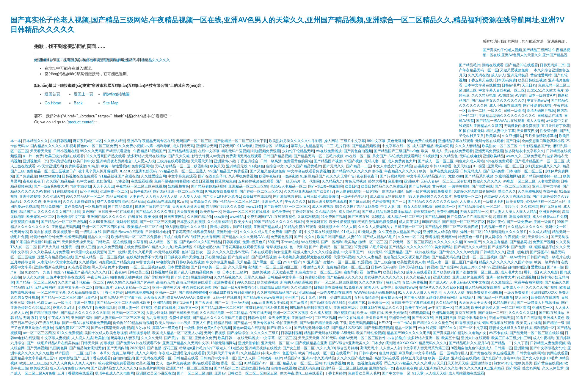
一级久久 (494, 110)
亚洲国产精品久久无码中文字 (185, 343)
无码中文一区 (556, 227)
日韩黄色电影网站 (530, 353)
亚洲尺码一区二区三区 (505, 166)
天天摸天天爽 (308, 338)
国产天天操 (204, 303)
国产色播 (154, 348)
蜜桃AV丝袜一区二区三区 (545, 201)
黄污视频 (439, 186)
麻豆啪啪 (395, 181)
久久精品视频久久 (228, 277)
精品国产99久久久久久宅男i (409, 333)
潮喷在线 (376, 313)
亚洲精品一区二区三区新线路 (344, 368)
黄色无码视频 (355, 181)
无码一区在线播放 (226, 297)
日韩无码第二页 (552, 65)
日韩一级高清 (514, 110)
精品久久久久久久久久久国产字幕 (505, 262)
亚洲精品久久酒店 (487, 126)
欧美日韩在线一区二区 (316, 353)
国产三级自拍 (384, 262)
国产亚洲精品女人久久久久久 (114, 368)
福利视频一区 (544, 328)
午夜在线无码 (260, 313)
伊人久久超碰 (33, 277)
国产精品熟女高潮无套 (87, 348)
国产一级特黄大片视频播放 (538, 303)
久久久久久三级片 (264, 333)
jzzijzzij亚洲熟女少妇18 (269, 303)
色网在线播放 (165, 308)
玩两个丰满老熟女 (472, 318)
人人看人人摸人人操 (161, 196)
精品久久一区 (98, 237)
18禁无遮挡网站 (223, 343)
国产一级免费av (519, 222)
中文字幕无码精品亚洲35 (426, 176)
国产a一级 (555, 267)
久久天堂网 (237, 267)
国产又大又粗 (179, 156)
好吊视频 (107, 343)
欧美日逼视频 (202, 181)
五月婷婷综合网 (22, 262)
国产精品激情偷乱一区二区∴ (480, 206)
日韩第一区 (503, 348)
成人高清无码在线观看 (388, 196)
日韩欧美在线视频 (190, 262)
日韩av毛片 (511, 85)
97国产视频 (353, 161)
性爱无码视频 (75, 237)
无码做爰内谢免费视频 (521, 126)
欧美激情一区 (378, 303)
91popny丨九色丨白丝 (43, 272)
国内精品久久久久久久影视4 (52, 146)
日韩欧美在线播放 (328, 287)
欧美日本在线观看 (257, 196)
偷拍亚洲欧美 (287, 323)
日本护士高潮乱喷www (398, 287)
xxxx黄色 (221, 217)
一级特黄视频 (459, 186)
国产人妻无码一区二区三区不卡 (119, 318)
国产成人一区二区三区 (436, 161)
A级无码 (347, 333)
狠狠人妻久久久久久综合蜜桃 (316, 252)
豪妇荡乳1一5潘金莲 (112, 181)
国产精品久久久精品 (470, 247)
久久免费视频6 (529, 191)
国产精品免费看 (120, 206)
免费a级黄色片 (254, 242)
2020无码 (137, 348)
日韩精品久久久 (492, 252)
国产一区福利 (332, 242)
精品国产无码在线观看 (322, 333)
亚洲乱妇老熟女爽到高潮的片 (232, 292)
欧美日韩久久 (393, 272)
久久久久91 (473, 368)
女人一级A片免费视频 (173, 363)
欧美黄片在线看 (528, 323)
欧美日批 (352, 186)
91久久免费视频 (70, 333)
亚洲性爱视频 (30, 196)
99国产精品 (431, 222)
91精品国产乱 (504, 303)
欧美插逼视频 (267, 282)
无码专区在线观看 (489, 141)
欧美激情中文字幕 (71, 217)
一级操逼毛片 (493, 201)
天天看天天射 (40, 151)
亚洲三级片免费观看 (468, 277)
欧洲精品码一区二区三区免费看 (136, 237)
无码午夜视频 (214, 333)
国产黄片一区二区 (178, 338)
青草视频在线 (277, 247)
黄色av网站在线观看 (249, 328)
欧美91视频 (145, 363)
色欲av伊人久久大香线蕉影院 (507, 196)
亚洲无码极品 (517, 75)
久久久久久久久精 (448, 242)
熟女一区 (203, 252)
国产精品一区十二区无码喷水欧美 (124, 303)
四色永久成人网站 (469, 161)
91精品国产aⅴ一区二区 (262, 363)
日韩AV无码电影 (384, 267)
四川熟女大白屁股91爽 (414, 206)
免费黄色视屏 (281, 237)
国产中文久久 (304, 237)
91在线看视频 (79, 267)
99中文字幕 (376, 141)
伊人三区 (522, 297)
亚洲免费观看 (224, 282)
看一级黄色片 (370, 272)
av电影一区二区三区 (519, 181)
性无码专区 (19, 232)
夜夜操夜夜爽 (406, 368)
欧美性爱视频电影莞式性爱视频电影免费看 (363, 222)
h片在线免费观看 (499, 161)
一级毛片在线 (90, 232)
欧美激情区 (183, 247)
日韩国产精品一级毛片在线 (548, 257)
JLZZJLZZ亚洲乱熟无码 (138, 171)
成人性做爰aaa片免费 (549, 217)
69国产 (273, 242)
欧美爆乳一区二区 (40, 217)
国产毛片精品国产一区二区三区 (539, 161)
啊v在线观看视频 (205, 363)
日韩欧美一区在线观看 (116, 212)
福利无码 (393, 282)
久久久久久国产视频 (541, 287)
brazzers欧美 (49, 176)
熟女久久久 (507, 191)
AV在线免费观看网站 (404, 156)
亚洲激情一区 (302, 318)
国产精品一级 (553, 323)
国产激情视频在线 (287, 196)
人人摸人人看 (470, 201)
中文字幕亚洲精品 (220, 262)
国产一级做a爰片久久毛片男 (130, 252)
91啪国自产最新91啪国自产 (38, 242)
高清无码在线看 (386, 358)
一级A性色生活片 (354, 196)
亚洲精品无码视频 (65, 227)
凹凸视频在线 (344, 313)
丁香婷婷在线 (302, 212)
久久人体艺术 (553, 368)
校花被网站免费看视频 (116, 363)
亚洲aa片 (411, 181)
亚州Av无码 (239, 303)
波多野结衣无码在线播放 (147, 156)
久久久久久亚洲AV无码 (230, 252)
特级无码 (462, 308)
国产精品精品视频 (182, 151)
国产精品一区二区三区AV (36, 282)
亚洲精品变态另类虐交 (114, 161)
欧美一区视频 (438, 358)
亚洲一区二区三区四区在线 (104, 227)
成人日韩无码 (183, 146)
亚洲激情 (521, 348)
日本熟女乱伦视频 (191, 222)
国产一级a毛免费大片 (51, 186)
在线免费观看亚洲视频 (484, 292)
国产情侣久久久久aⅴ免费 (458, 252)
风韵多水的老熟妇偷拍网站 (475, 191)
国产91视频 (242, 227)
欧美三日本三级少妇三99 (511, 338)
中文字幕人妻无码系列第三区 (426, 348)
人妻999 (354, 237)
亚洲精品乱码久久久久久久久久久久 (507, 116)
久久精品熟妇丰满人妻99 (260, 353)
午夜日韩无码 (98, 277)
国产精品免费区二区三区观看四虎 (452, 227)
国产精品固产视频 (328, 161)
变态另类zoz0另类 (196, 287)
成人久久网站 (146, 353)
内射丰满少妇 (80, 186)
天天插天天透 (154, 297)
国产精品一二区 (358, 166)
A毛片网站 (378, 247)
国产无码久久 (333, 166)
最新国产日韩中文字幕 (152, 206)
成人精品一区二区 (163, 242)
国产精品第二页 (226, 368)
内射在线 (135, 217)
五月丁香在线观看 (96, 358)
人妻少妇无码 (156, 313)
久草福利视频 (308, 217)
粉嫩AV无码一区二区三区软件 (362, 338)
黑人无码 (99, 267)
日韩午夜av (368, 353)
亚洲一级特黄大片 (500, 277)
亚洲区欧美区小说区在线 (155, 373)
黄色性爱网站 (541, 75)
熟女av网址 (531, 368)
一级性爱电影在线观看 (334, 292)
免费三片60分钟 (473, 267)
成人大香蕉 (535, 121)
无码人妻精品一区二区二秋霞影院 (181, 166)
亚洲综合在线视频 (465, 358)
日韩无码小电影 (157, 232)
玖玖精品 (138, 201)
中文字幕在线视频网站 (322, 232)
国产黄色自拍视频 (357, 151)
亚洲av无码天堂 (501, 318)
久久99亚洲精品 (101, 222)
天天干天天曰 (103, 186)
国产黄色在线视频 (548, 363)
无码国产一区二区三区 (194, 141)
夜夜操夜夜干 (367, 176)
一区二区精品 (237, 313)
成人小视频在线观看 (505, 105)
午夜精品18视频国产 (149, 151)
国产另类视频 (37, 348)
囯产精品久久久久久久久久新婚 (433, 201)
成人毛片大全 (511, 272)
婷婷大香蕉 (377, 181)
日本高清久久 (200, 201)
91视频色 (256, 166)
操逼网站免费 (225, 181)
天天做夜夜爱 (283, 272)
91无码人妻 (367, 232)
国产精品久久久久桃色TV (433, 323)
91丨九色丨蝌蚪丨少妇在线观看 (326, 297)
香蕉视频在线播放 (24, 222)
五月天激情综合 (366, 297)
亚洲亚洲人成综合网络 (441, 232)
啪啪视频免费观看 (266, 151)
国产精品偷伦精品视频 (209, 186)
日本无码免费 (505, 80)
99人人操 (348, 227)
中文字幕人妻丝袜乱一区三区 (502, 90)
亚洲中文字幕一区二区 (75, 287)
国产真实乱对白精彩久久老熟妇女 (460, 333)
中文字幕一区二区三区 (278, 338)
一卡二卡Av (402, 323)
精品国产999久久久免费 (225, 206)
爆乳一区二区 (471, 232)
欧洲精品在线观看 (161, 201)
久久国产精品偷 (199, 217)
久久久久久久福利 (523, 313)
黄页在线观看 (465, 313)
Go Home (53, 103)
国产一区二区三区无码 (157, 222)
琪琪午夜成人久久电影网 (114, 373)
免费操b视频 (315, 277)
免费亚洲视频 (447, 212)
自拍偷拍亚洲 (518, 267)
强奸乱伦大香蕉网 (205, 237)
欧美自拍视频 (40, 232)
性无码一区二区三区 (128, 313)
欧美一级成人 (432, 151)
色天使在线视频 (348, 191)
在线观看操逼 (141, 181)
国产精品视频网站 (44, 313)
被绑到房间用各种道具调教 (266, 308)
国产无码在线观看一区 (154, 358)
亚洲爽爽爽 (52, 201)
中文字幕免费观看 (182, 176)
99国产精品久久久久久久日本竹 (279, 222)
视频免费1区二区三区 (72, 328)
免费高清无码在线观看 (243, 156)
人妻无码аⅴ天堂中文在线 (57, 262)
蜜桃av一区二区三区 (339, 262)
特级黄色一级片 (470, 237)
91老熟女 (235, 348)
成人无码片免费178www (69, 368)
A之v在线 (143, 328)
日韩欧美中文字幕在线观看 (412, 303)
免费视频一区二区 (468, 196)
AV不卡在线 (498, 333)
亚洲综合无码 (206, 146)
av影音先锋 (145, 262)
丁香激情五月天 (311, 267)
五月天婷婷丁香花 (555, 126)
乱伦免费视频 (334, 363)
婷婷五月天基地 (413, 358)
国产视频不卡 (498, 247)
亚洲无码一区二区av (277, 343)
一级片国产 (371, 191)
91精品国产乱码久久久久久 (84, 272)
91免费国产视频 (333, 217)
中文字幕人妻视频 (55, 338)
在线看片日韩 (346, 353)
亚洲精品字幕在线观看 (455, 141)
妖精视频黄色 (178, 186)
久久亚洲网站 (512, 136)
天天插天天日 (376, 318)
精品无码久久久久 (432, 343)
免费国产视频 (543, 242)
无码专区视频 (127, 222)
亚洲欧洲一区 (227, 232)
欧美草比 (493, 136)
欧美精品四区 (393, 191)
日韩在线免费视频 (139, 292)
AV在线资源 (427, 328)
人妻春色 (136, 196)
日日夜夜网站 (174, 217)
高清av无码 (165, 282)
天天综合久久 (538, 237)
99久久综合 (246, 282)
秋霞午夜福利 (269, 176)
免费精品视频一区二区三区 (347, 267)
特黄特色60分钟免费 (46, 237)
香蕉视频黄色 (424, 212)
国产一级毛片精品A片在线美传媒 (52, 343)
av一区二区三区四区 (39, 333)
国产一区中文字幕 (473, 328)
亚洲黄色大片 (272, 201)
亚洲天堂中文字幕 (546, 186)
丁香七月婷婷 (112, 292)
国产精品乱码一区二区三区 (222, 308)
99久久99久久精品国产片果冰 (130, 282)
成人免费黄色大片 (402, 161)
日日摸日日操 (446, 318)
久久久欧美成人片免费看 (49, 252)
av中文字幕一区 (440, 308)
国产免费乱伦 (26, 176)
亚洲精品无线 (236, 166)
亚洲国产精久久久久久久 (106, 217)
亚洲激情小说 (224, 161)
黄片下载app (118, 267)
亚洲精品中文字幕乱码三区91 (33, 358)
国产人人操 (246, 358)
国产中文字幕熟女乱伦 (548, 348)
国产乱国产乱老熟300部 (500, 358)
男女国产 (379, 156)
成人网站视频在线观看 (466, 373)
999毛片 (512, 206)
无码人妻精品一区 (474, 212)
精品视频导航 (139, 333)
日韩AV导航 (257, 318)
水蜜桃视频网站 (507, 176)
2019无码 (329, 338)
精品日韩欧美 (117, 196)
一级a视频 (290, 176)
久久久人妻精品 (467, 146)
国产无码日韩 (550, 206)
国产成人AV (438, 282)
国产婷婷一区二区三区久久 (260, 191)
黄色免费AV (73, 206)
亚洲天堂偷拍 (248, 343)
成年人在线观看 (418, 272)
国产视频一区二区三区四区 (463, 222)
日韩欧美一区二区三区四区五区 (253, 373)
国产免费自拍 (239, 257)
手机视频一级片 (493, 227)
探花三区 (170, 348)
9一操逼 (479, 166)
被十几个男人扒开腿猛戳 (97, 171)
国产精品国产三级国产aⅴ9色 (396, 151)
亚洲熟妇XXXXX (544, 292)
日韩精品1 (467, 297)
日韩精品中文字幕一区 (285, 277)
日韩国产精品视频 (277, 156)
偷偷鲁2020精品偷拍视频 (133, 323)
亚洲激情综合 (481, 363)
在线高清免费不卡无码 (144, 257)
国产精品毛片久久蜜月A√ (469, 343)
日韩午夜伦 (496, 222)
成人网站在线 (349, 212)
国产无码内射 (117, 348)
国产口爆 (513, 141)
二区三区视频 (325, 318)
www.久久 (514, 156)
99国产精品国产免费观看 (228, 171)
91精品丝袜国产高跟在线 (119, 176)
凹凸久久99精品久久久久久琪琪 (409, 363)
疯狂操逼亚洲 (503, 353)
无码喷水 (378, 217)
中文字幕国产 (352, 252)
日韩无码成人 (470, 171)
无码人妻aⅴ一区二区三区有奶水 (446, 181)
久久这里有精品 (219, 222)
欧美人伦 (371, 287)
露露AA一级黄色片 (167, 328)
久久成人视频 (321, 313)
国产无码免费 (494, 171)
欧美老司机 (444, 146)
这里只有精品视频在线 (55, 257)
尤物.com (455, 176)
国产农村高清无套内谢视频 (112, 328)
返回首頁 (52, 94)
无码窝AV (448, 237)
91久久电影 (549, 272)
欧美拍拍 (102, 338)
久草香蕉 (140, 242)
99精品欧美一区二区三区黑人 (182, 171)
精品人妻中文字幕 (500, 131)
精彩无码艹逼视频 (235, 151)
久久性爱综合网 (153, 176)
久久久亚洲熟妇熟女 (79, 201)
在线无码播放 (248, 338)
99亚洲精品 (393, 252)
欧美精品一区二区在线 (145, 227)
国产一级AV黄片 (512, 257)
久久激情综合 (501, 282)
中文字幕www (538, 100)
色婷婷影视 (381, 201)
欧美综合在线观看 (545, 297)
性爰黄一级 (70, 247)
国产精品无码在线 (446, 257)
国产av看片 (299, 303)
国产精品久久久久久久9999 (411, 247)
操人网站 (331, 141)
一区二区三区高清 (515, 308)
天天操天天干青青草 (223, 353)
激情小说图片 (220, 227)
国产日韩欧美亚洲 (183, 313)
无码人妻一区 (375, 161)
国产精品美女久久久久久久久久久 (498, 100)
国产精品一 (242, 323)
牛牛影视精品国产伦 (535, 146)
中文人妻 (387, 206)
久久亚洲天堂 (53, 196)
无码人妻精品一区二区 (132, 287)
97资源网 (361, 247)
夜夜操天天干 (391, 297)
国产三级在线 (358, 217)
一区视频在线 (95, 206)
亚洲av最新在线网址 (50, 267)
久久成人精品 (539, 232)
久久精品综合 (326, 212)
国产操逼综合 (238, 333)
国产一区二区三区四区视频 (335, 282)
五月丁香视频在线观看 (75, 373)
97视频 (147, 308)
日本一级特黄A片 (542, 95)
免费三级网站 (123, 353)
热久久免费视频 (109, 247)
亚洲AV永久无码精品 (318, 358)
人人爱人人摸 (144, 161)
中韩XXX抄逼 (440, 166)
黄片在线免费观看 (458, 151)
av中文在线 (85, 181)
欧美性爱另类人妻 (411, 262)
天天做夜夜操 (187, 212)
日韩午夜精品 (140, 191)
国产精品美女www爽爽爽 (263, 297)
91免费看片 (353, 287)
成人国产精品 (423, 146)
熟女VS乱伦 (503, 363)
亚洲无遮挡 (442, 277)
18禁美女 (281, 146)
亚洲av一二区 (166, 292)
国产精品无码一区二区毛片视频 (318, 156)
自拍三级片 (104, 287)
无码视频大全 (329, 227)
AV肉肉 (521, 95)
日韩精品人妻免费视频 (548, 343)
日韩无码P (227, 146)
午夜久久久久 (295, 201)
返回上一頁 (83, 94)
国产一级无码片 (287, 181)
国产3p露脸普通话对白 (328, 303)
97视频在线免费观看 (221, 191)
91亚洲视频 (526, 277)
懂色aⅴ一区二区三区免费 (97, 146)
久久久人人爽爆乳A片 (375, 227)
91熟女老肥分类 (207, 247)
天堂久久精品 (255, 277)
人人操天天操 (436, 373)
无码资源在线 (60, 161)
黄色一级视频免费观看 (364, 363)
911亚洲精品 (494, 368)
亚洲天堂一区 (542, 308)
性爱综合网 (549, 131)
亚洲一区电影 (84, 303)
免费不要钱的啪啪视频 (172, 181)
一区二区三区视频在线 (148, 267)
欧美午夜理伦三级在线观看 (301, 373)
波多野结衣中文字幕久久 (524, 151)
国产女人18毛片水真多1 (222, 196)
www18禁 (254, 206)
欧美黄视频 (515, 201)
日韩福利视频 (291, 333)
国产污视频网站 (392, 176)
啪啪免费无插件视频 (126, 277)
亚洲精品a (307, 292)
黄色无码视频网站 (363, 323)
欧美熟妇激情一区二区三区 (365, 242)
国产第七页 (180, 277)
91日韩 (182, 201)
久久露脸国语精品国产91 (277, 292)
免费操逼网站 (142, 166)
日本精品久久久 (35, 141)
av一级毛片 (63, 303)
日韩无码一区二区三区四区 (410, 242)
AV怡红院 (505, 95)
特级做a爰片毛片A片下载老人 (203, 348)
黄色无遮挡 (396, 141)
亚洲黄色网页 (549, 212)
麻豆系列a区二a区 (87, 141)
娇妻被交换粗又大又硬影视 (510, 328)
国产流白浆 (293, 232)
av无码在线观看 (167, 252)
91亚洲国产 (312, 262)
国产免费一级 (522, 247)
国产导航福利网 (156, 277)
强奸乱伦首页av (39, 303)
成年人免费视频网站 (113, 201)
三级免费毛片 (534, 156)
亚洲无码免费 (308, 368)
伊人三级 (88, 247)
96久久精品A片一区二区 (85, 196)
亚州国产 (292, 297)
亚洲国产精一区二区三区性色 (189, 368)
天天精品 (243, 262)
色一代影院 (311, 181)
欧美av (362, 313)
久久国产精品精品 (60, 181)
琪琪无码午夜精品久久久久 (381, 308)
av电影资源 (165, 262)
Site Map (110, 103)
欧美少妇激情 (396, 313)
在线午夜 (550, 191)
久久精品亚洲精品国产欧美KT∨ (309, 191)
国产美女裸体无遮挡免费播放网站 (430, 297)
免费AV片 (85, 308)
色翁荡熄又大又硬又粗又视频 (406, 257)
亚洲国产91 (357, 303)
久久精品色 (449, 156)
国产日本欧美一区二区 (208, 267)
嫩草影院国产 (70, 358)
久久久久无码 (151, 338)
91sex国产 (472, 242)
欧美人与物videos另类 (173, 323)
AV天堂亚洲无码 (50, 166)
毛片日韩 (342, 146)
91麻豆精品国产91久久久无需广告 (327, 176)
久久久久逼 (32, 201)
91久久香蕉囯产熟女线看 (106, 156)
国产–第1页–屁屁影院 (325, 186)
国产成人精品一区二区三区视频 (100, 257)
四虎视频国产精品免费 (116, 262)
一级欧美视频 (259, 272)
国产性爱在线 (482, 186)
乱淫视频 (364, 262)
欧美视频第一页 (65, 232)
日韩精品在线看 (549, 116)
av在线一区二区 (358, 156)
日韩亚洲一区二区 (408, 227)
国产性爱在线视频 (537, 105)
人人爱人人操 (190, 196)
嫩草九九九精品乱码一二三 (312, 146)
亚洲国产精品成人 (267, 227)
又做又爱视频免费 (514, 70)
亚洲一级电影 (517, 252)
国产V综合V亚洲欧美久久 (349, 343)
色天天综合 (462, 166)
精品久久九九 (162, 247)
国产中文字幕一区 (396, 373)
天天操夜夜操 (279, 318)
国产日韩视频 (419, 186)
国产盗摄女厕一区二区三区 (477, 272)
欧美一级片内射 (546, 262)
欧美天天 (217, 166)
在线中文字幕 (208, 151)
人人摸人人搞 (82, 338)
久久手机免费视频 (242, 176)
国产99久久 (447, 328)
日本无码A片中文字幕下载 (121, 297)
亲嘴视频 (432, 237)
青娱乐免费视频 (414, 282)
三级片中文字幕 (352, 141)
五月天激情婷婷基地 (541, 136)
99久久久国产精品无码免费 (357, 206)
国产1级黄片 (183, 303)
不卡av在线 (290, 242)
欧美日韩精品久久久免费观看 (384, 186)
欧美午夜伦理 (415, 308)
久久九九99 (325, 348)
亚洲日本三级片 (345, 308)
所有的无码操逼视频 (296, 282)
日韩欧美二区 (138, 272)
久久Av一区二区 (410, 237)
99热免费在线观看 (421, 141)
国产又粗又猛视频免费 (268, 171)
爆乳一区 (531, 272)
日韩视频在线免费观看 (80, 176)
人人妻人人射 (390, 348)
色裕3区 (187, 252)
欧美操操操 (153, 217)
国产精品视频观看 (366, 146)
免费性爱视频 (180, 318)
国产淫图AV (539, 252)
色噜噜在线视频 (283, 368)
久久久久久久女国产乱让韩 (58, 212)
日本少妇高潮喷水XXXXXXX (394, 343)
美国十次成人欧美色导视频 (105, 333)
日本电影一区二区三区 (524, 171)
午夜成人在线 (58, 318)
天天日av (529, 85)
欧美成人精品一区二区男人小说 (177, 333)
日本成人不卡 (513, 287)
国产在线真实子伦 (212, 176)
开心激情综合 (215, 257)
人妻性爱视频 (548, 181)
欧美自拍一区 (210, 212)
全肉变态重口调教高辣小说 (543, 141)
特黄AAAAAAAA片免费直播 (189, 297)
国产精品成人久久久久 (344, 277)
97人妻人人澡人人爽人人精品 (513, 212)
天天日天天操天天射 (188, 206)
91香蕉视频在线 (468, 323)
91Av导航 (245, 146)
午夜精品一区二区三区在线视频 (141, 186)
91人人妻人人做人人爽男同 (419, 292)
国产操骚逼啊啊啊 (192, 292)
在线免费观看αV (137, 247)
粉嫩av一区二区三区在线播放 (246, 212)
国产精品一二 (501, 343)
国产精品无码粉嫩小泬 (312, 328)
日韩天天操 (89, 343)
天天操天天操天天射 (78, 242)
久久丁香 (521, 343)
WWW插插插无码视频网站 (375, 292)
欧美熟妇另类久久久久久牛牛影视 (295, 141)
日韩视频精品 (161, 272)
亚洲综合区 (263, 146)
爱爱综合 (538, 267)
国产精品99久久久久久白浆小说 (357, 171)
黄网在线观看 (557, 353)
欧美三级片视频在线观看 (64, 156)
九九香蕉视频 (156, 318)
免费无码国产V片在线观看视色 (271, 217)
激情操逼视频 (520, 217)
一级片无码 (373, 252)
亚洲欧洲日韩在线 (255, 368)
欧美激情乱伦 (105, 308)
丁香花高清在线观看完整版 (193, 232)
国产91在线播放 (551, 313)
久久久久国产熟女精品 (355, 358)
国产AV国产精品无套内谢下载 (323, 323)
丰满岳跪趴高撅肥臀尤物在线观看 (305, 257)
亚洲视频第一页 (35, 161)
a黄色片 (91, 297)
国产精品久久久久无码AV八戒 (245, 237)
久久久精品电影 (483, 95)
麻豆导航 (406, 353)
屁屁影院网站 (201, 277)
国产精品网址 (520, 242)
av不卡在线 (89, 191)
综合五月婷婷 (347, 348)
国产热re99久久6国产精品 (200, 242)
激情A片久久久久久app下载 (441, 287)
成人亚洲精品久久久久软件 (440, 368)
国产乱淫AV (449, 267)
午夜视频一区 (515, 237)
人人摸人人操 (454, 292)
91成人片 (348, 232)
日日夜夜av (117, 272)
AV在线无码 (310, 242)
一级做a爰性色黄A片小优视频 (207, 328)
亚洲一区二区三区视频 (480, 257)
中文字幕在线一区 (396, 146)
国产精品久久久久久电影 (155, 212)
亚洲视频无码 (442, 313)
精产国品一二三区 (69, 353)
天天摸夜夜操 (527, 131)
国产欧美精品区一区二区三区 (287, 206)
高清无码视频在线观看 (194, 282)
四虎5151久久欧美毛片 (545, 90)
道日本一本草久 (97, 353)
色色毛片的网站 (151, 368)
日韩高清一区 (445, 206)
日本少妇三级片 (234, 272)
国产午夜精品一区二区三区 (330, 247)
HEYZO (385, 323)
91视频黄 (430, 156)
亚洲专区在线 (263, 323)
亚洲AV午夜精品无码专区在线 (150, 141)
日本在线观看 (261, 252)
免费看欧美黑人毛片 (364, 373)
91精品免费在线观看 (300, 227)
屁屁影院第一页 (381, 368)
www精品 (237, 217)
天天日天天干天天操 (475, 303)
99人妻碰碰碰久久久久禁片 (430, 196)
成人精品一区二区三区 (405, 217)
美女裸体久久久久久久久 (384, 277)
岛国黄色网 (59, 348)
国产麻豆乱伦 (359, 201)
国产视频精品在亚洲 (311, 343)
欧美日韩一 (227, 338)
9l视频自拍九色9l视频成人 (471, 348)
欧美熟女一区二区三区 (499, 146)
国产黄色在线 (480, 353)
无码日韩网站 (45, 287)
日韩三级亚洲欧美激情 (321, 196)
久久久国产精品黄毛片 (303, 166)
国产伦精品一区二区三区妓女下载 (240, 141)
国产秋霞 (513, 368)
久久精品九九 (332, 181)
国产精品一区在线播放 (495, 297)
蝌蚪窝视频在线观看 (498, 323)
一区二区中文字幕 (51, 292)
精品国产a (27, 212)
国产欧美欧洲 (443, 272)
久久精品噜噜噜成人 (84, 292)
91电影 (93, 166)
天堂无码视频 (344, 257)
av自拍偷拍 (397, 338)
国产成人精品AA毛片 (379, 237)
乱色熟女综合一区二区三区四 (318, 272)
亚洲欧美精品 (493, 156)
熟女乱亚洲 (282, 252)
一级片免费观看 (516, 292)
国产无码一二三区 (492, 313)
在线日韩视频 (60, 141)
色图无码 (289, 353)
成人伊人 (498, 75)
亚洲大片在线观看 (475, 338)
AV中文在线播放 (351, 318)
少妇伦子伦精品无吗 (298, 151)
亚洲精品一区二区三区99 (248, 186)
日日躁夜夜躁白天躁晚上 (183, 257)
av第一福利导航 (158, 146)
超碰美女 (421, 166)
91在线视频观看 (65, 191)
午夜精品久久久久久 (400, 171)
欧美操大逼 (243, 222)
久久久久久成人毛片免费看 (261, 232)
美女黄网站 (443, 247)
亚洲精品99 (162, 303)
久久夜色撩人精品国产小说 (399, 232)
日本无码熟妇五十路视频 (418, 267)
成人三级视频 (322, 206)
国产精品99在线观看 (521, 65)
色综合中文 (275, 166)
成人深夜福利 (409, 222)
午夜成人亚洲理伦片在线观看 (182, 353)
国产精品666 (435, 217)
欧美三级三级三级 (33, 363)
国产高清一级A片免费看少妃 (235, 287)
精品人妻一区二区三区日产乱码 (452, 262)
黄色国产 (89, 212)
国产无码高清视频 (378, 328)
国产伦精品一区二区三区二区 (236, 201)
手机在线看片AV (176, 237)
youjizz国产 (292, 262)
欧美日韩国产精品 (331, 237)
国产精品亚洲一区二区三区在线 (178, 191)
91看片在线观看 (528, 318)
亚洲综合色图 (399, 318)
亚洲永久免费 (205, 338)
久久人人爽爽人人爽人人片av (73, 363)
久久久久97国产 (371, 282)
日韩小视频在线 (65, 151)
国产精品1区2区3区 (347, 328)
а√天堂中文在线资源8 (88, 252)
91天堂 (417, 373)
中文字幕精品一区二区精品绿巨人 (441, 353)
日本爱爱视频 (178, 267)
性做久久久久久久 (487, 181)
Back (78, 103)
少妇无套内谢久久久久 (543, 166)
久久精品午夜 (446, 303)
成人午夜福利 (543, 338)
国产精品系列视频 (479, 176)
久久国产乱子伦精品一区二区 (81, 282)
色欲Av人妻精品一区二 (288, 186)
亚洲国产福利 (81, 318)
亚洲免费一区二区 (114, 191)
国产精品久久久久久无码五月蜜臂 (219, 318)
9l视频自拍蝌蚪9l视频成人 (311, 308)
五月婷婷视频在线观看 (256, 181)
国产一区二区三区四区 (512, 186)
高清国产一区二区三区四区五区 (273, 267)
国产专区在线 (422, 318)
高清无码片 (369, 348)
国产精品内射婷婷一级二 (541, 176)
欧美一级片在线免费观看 (438, 171)
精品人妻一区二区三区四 (302, 363)
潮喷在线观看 (492, 65)
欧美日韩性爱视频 (370, 333)
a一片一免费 (33, 156)
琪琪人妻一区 (128, 308)
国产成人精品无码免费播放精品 (387, 212)
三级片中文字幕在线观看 (65, 277)
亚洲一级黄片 (544, 222)
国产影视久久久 (279, 328)
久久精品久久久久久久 (525, 227)
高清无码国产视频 (541, 110)
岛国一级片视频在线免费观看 (428, 191)
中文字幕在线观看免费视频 (308, 171)
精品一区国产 (405, 328)
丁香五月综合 (247, 161)
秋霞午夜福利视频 (528, 282)
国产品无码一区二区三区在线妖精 (536, 333)
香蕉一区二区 (231, 363)
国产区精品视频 (263, 257)
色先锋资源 (388, 353)
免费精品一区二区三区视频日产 (51, 171)
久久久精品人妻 (418, 277)
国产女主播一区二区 (299, 348)
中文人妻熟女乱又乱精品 (392, 166)
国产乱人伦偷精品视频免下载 (197, 272)
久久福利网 (529, 206)
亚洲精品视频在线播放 (263, 348)
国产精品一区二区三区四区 (62, 297)
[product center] (80, 122)
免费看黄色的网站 (297, 161)
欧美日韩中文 (83, 161)
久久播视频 (88, 262)
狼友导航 (350, 272)
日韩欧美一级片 (269, 358)
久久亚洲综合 (301, 287)
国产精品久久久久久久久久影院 (85, 313)
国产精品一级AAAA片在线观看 (500, 121)
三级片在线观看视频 (173, 161)
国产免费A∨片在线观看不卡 (469, 217)
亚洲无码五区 (316, 222)
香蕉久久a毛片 (64, 308)
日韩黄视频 (232, 242)
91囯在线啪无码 (471, 131)
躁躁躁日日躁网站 (274, 287)
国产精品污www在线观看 (123, 232)
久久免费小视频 (131, 146)
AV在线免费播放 (329, 151)
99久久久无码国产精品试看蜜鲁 (105, 151)
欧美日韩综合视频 (532, 80)
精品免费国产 (51, 206)
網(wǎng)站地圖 (116, 94)
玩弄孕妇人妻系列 (125, 338)
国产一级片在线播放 (420, 252)
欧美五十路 (450, 338)
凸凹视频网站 (419, 313)
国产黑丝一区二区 (266, 262)
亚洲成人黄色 (553, 318)
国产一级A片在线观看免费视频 (86, 323)
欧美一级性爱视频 (115, 166)
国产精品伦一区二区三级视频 (64, 222)
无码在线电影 (470, 156)
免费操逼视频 (75, 166)
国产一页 (399, 201)
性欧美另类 (523, 363)
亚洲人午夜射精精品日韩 (212, 323)
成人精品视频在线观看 (483, 287)
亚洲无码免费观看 (489, 151)
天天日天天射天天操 (453, 363)
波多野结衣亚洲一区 (423, 338)
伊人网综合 (494, 237)
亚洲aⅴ (220, 373)
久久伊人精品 (114, 141)
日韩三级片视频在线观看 (327, 201)
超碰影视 (500, 217)
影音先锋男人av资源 (208, 156)
